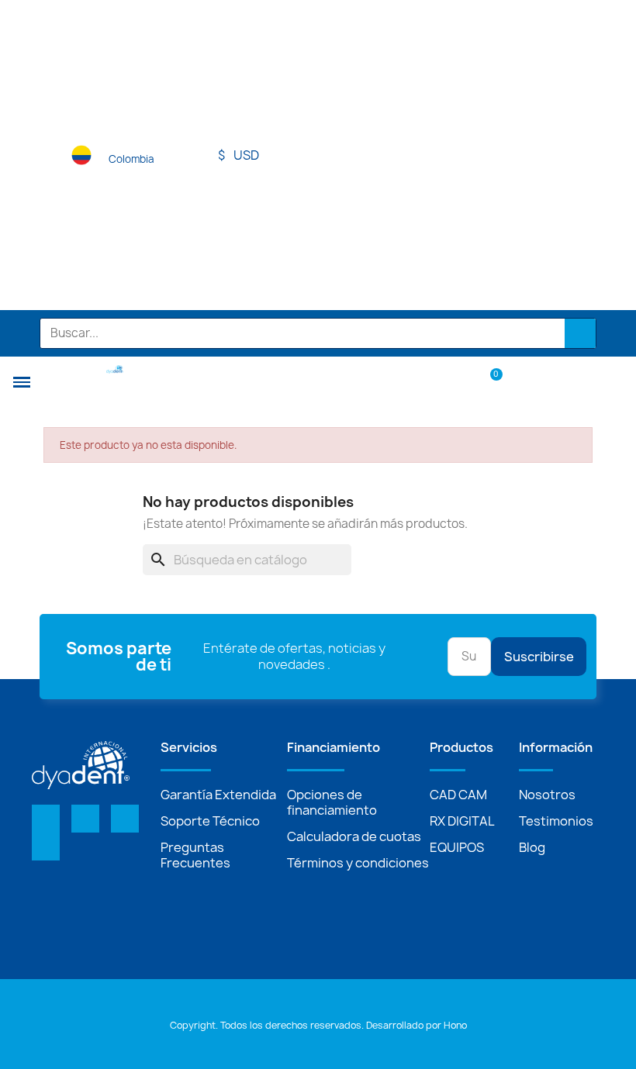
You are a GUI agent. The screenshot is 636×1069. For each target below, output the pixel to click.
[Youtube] (125, 819)
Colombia (131, 159)
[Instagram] (46, 846)
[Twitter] (85, 819)
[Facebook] (46, 819)
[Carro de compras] (488, 381)
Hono (455, 1025)
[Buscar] (580, 333)
